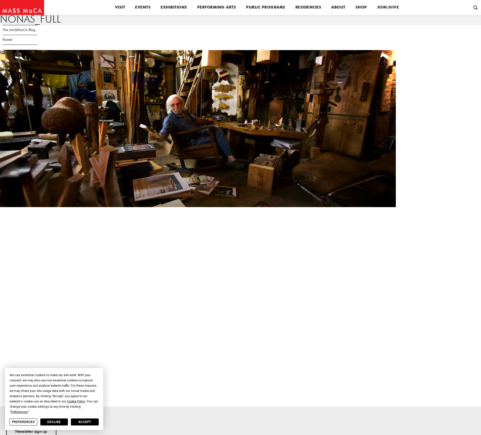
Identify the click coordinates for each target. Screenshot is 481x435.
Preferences (23, 422)
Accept (84, 422)
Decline (54, 422)
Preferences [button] (19, 412)
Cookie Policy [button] (76, 401)
